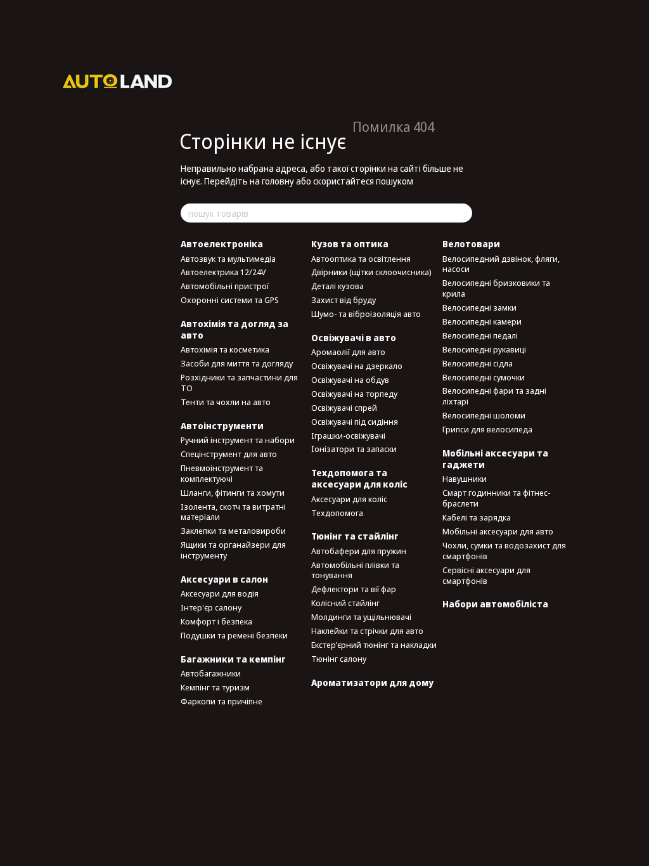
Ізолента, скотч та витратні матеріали (233, 512)
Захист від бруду (343, 300)
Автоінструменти (222, 426)
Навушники (464, 478)
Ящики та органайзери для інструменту (233, 550)
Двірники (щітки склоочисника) (371, 272)
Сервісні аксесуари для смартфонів (486, 575)
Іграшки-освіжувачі (348, 435)
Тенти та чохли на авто (226, 402)
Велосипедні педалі (480, 335)
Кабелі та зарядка (476, 517)
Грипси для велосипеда (487, 429)
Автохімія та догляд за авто (234, 329)
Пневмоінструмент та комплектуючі (222, 473)
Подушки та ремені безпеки (234, 635)
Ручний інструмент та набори (238, 440)
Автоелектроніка (222, 244)
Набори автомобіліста (495, 604)
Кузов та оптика (350, 244)
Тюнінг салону (338, 658)
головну (278, 181)
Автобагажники (211, 673)
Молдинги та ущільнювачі (361, 617)
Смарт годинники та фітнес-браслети (496, 498)
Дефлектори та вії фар (353, 589)
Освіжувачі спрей (344, 407)
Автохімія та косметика (225, 349)
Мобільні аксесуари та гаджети (495, 458)
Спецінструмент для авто (229, 454)
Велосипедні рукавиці (484, 349)
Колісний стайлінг (345, 603)
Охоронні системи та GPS (230, 300)
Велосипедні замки (479, 307)
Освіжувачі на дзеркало (356, 366)
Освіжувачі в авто (353, 338)
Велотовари (471, 244)
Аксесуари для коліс (349, 499)
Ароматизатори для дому (372, 682)
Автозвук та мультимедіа (228, 258)
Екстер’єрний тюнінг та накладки (374, 644)
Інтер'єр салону (211, 607)
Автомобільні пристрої (225, 286)
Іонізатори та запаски (354, 449)
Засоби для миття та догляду (237, 363)
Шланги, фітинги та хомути (233, 492)
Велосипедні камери (482, 321)
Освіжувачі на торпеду (354, 393)
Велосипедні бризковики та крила (496, 288)
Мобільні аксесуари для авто (497, 531)
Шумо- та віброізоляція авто (366, 314)
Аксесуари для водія (220, 593)
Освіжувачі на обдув (350, 379)
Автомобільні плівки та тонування (355, 570)
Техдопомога (337, 513)
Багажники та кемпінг (233, 659)
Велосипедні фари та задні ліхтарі (494, 396)
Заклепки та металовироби (233, 530)
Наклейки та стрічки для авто (367, 631)
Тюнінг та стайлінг (355, 536)
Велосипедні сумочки (483, 377)
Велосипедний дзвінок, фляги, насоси (501, 264)
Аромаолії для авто (348, 352)
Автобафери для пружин (358, 551)
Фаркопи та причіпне (221, 701)
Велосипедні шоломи (483, 415)
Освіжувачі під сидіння (354, 421)
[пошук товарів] (462, 213)
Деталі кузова (337, 286)
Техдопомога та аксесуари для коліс (359, 478)
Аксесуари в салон (224, 579)
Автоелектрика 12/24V (223, 272)
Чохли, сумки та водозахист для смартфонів (504, 551)
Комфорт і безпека (216, 621)
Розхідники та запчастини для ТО (239, 383)
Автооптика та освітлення (361, 258)
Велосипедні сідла (477, 363)
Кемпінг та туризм (215, 687)
